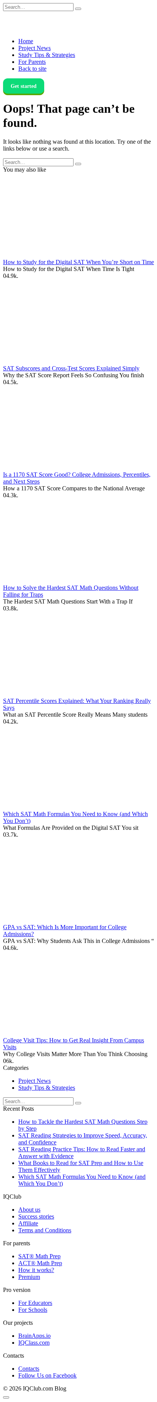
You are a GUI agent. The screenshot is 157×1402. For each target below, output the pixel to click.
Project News (34, 48)
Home (25, 41)
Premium (29, 1277)
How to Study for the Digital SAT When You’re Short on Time (78, 262)
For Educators (35, 1303)
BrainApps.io (34, 1335)
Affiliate (28, 1223)
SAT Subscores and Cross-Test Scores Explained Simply (71, 368)
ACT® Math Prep (40, 1263)
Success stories (36, 1216)
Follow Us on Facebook (47, 1375)
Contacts (28, 1368)
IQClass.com (34, 1342)
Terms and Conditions (44, 1230)
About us (29, 1209)
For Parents (32, 61)
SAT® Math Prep (39, 1256)
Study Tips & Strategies (46, 55)
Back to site (32, 68)
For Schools (32, 1309)
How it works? (36, 1270)
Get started (24, 86)
